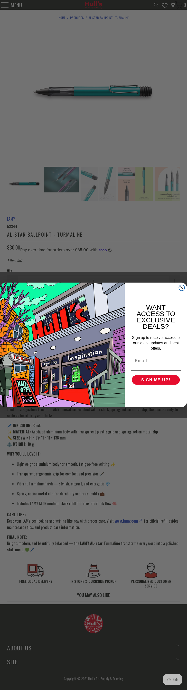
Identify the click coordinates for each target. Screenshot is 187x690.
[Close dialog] (182, 288)
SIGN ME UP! (155, 380)
